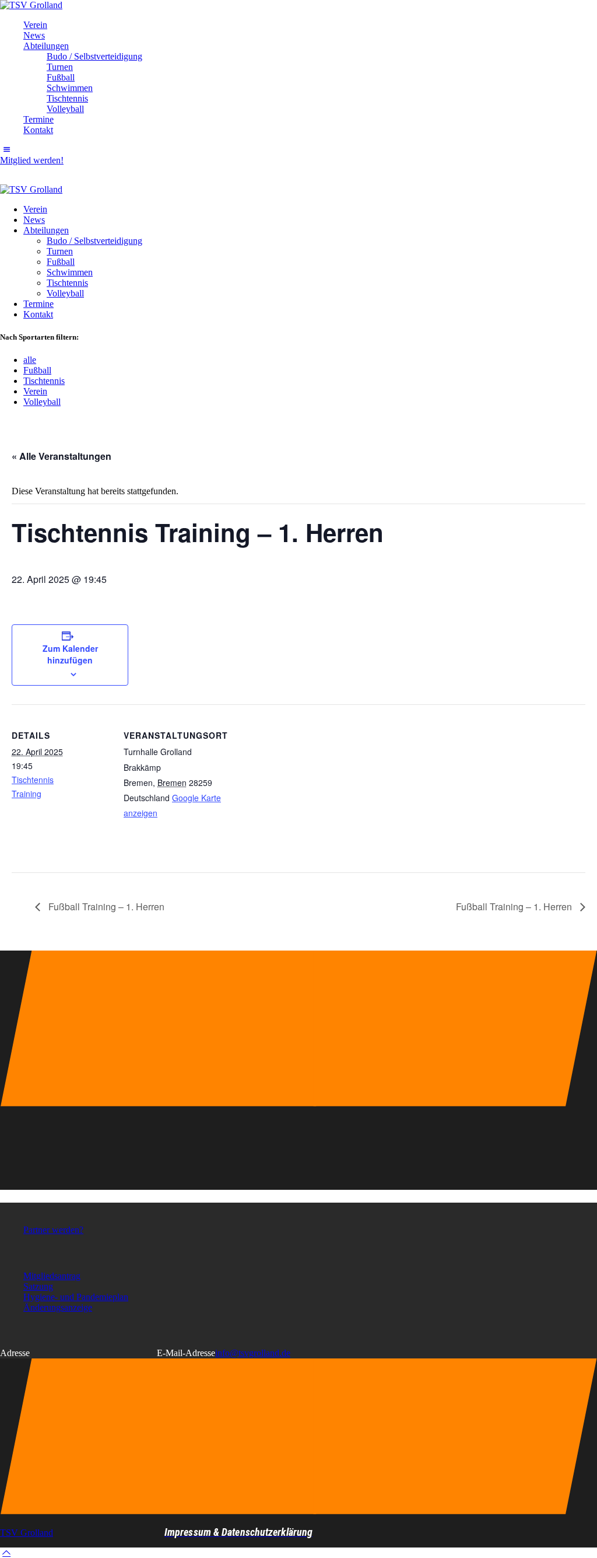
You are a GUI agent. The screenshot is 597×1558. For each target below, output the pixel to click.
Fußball (37, 370)
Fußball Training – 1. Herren (105, 906)
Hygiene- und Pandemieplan (75, 1297)
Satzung (38, 1286)
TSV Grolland (26, 1533)
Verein (35, 391)
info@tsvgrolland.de (252, 1353)
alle (29, 360)
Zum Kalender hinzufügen (70, 654)
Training (26, 793)
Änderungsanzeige (57, 1307)
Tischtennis (44, 381)
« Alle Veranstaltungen (61, 456)
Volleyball (42, 402)
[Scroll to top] (6, 1552)
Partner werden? (53, 1230)
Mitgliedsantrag (51, 1276)
